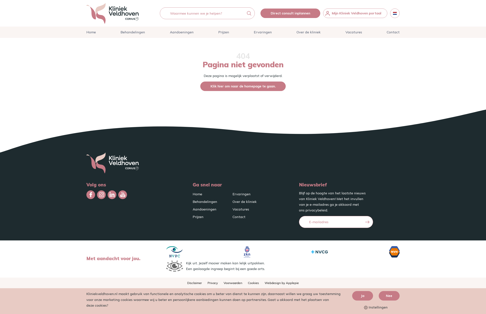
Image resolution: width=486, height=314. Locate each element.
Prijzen (223, 32)
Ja (362, 296)
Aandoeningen (182, 32)
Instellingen (378, 307)
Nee (389, 296)
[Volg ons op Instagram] (101, 194)
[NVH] (394, 251)
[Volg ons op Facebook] (90, 194)
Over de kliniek (309, 32)
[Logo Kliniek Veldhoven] (112, 13)
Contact (393, 32)
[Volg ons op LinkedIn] (112, 194)
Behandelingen (133, 32)
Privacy (212, 283)
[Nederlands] (395, 13)
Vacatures (354, 32)
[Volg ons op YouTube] (122, 194)
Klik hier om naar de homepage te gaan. (243, 86)
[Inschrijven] (367, 222)
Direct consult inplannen (290, 13)
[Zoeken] (249, 13)
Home (91, 32)
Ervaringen (263, 32)
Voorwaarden (233, 283)
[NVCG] (319, 252)
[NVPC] (174, 251)
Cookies (253, 283)
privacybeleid (316, 210)
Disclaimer (194, 283)
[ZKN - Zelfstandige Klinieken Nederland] (247, 251)
